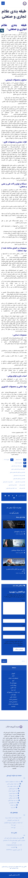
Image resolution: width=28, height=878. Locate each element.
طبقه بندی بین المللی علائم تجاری (19, 478)
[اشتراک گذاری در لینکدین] (5, 496)
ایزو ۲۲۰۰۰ (13, 825)
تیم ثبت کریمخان (19, 459)
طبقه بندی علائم (22, 485)
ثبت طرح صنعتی (13, 789)
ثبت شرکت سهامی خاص (13, 784)
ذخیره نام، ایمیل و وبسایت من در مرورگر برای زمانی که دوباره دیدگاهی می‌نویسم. (13, 643)
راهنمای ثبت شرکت (18, 463)
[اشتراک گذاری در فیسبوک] (16, 496)
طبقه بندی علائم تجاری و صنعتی (10, 33)
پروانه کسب (13, 685)
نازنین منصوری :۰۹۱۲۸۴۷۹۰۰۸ (13, 850)
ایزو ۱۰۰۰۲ (13, 827)
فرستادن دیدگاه (19, 649)
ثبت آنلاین (13, 688)
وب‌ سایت (22, 633)
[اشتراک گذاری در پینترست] (9, 496)
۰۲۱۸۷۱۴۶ (13, 847)
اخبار (13, 676)
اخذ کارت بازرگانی (13, 798)
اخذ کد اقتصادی (13, 803)
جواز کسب (13, 695)
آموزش (13, 673)
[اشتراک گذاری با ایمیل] (14, 498)
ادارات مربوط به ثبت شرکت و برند (13, 818)
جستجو (4, 661)
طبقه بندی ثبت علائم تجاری (20, 482)
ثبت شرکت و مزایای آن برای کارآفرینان (13, 823)
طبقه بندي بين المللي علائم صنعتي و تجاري (17, 472)
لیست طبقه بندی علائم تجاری (11, 488)
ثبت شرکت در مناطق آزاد (13, 692)
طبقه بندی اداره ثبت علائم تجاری (19, 475)
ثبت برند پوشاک (13, 796)
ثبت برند (13, 690)
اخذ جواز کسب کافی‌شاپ (13, 820)
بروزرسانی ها (13, 683)
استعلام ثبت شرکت (13, 678)
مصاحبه (13, 706)
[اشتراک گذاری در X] (13, 496)
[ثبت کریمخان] (25, 3)
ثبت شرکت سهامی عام (13, 786)
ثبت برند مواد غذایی (13, 800)
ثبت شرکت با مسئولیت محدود (13, 782)
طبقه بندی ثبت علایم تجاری (8, 482)
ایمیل (23, 625)
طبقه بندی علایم (22, 488)
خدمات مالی (13, 697)
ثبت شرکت (13, 805)
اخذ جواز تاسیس (13, 793)
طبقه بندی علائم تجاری (13, 485)
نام (24, 617)
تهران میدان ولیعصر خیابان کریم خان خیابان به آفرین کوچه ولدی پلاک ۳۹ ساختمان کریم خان (14, 840)
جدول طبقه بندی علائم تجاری (16, 466)
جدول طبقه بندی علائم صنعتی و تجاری (18, 469)
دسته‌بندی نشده (13, 699)
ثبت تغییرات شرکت (13, 791)
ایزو (13, 681)
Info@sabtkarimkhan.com (13, 845)
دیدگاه (23, 600)
